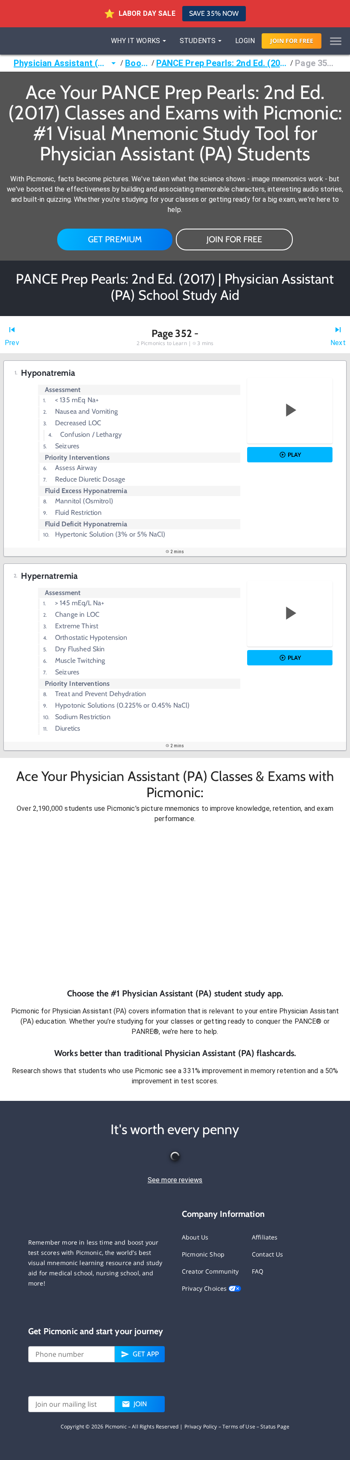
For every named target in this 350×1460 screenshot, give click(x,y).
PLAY (294, 455)
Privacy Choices (205, 1288)
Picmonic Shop (203, 1254)
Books (137, 63)
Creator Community (210, 1271)
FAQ (257, 1271)
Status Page (274, 1426)
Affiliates (265, 1237)
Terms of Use (238, 1426)
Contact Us (267, 1254)
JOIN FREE (291, 41)
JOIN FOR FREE (234, 239)
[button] (175, 905)
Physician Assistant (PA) (61, 63)
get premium (115, 239)
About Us (195, 1237)
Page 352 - (315, 63)
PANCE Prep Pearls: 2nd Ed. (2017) (222, 63)
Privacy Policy (200, 1426)
